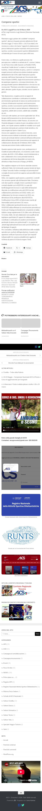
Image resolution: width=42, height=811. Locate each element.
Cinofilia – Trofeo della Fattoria (13, 372)
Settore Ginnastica (9, 710)
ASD (3, 16)
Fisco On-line (11, 16)
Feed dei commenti (9, 749)
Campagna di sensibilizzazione (13, 654)
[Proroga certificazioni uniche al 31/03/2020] (11, 296)
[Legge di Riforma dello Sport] (28, 278)
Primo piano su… (9, 677)
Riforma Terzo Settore (10, 691)
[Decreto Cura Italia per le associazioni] (11, 280)
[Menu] (39, 2)
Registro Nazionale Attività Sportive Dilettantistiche (20, 687)
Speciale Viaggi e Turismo (12, 724)
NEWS (20, 16)
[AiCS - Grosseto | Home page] (10, 2)
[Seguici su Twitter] (39, 347)
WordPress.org (8, 754)
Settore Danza (8, 705)
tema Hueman (31, 800)
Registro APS (7, 682)
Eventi (5, 663)
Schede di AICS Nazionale (12, 696)
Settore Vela (7, 720)
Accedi (5, 740)
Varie (5, 729)
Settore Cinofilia (8, 701)
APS (4, 644)
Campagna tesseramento (11, 658)
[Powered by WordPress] (14, 800)
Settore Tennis (8, 715)
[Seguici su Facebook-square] (36, 347)
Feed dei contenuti (9, 745)
